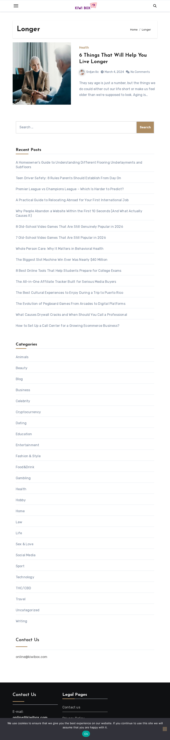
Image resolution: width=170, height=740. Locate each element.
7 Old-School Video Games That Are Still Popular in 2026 (61, 238)
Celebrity (23, 401)
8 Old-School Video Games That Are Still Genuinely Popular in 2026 (69, 227)
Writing (21, 621)
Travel (21, 599)
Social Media (25, 555)
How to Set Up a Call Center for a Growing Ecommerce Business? (67, 326)
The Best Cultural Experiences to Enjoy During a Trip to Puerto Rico (69, 293)
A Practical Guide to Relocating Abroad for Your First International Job (72, 200)
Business (23, 390)
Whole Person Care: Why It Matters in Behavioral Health (60, 249)
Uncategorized (28, 610)
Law (19, 522)
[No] (165, 729)
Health (84, 47)
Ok (86, 733)
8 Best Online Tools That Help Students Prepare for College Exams (68, 271)
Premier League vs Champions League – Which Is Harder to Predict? (70, 189)
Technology (25, 577)
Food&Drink (25, 467)
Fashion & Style (28, 456)
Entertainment (27, 445)
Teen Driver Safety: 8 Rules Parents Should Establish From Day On (68, 178)
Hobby (21, 500)
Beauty (21, 368)
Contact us (71, 707)
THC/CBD (23, 588)
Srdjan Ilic (92, 72)
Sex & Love (24, 544)
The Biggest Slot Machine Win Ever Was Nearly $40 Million (61, 260)
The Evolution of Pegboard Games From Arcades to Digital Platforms (70, 304)
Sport (20, 566)
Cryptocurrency (28, 412)
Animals (22, 357)
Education (24, 434)
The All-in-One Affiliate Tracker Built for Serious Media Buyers (66, 282)
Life (19, 533)
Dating (21, 423)
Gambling (23, 478)
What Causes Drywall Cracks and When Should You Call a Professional (71, 315)
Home (20, 511)
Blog (19, 379)
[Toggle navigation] (16, 5)
